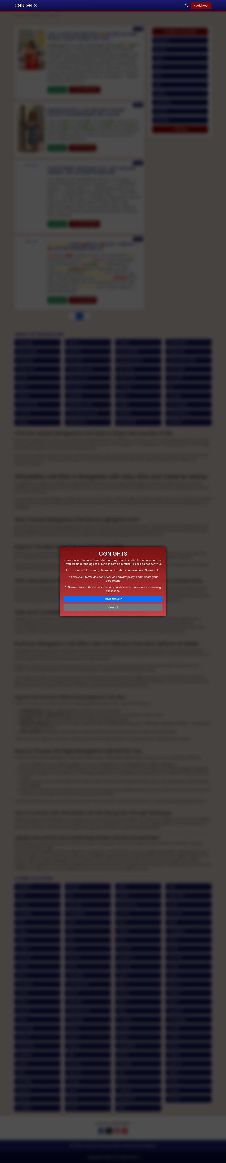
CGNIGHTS (25, 5)
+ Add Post (201, 6)
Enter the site (113, 599)
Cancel (113, 607)
